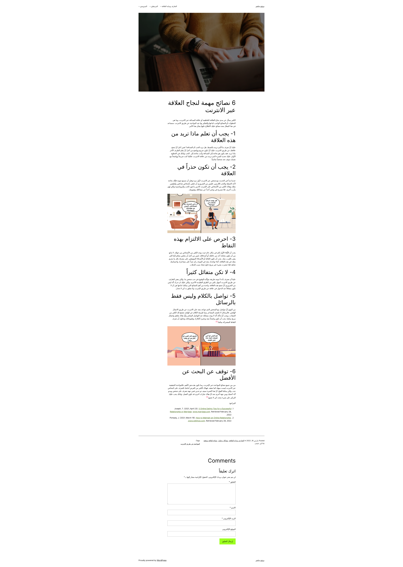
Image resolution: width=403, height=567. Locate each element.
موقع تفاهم (260, 6)
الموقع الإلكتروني (229, 529)
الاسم (233, 508)
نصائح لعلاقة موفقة (210, 441)
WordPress (161, 560)
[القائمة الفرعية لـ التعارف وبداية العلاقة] (160, 6)
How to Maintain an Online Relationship (213, 418)
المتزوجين (143, 6)
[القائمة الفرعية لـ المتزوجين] (139, 6)
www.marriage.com (201, 412)
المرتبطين (154, 6)
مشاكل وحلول (223, 441)
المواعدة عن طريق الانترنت (190, 444)
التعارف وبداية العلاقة (169, 6)
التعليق (232, 482)
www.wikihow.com (196, 421)
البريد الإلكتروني (229, 518)
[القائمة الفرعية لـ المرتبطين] (150, 6)
